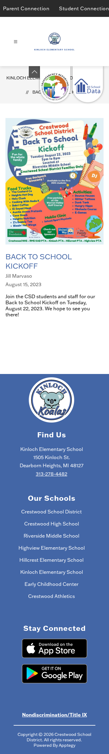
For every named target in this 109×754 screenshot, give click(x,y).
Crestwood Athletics (51, 596)
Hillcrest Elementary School (51, 560)
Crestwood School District (51, 512)
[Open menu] (15, 41)
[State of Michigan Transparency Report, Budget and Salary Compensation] (55, 84)
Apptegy (67, 745)
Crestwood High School (51, 524)
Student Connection (84, 8)
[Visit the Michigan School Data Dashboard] (88, 84)
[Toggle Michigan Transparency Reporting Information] (34, 72)
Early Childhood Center (51, 584)
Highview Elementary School (51, 548)
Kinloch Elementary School (51, 572)
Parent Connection (26, 8)
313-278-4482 (51, 474)
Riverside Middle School (51, 536)
